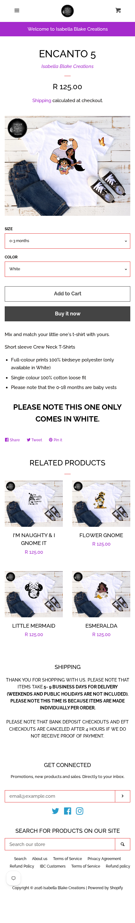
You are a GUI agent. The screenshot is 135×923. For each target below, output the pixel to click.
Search (20, 859)
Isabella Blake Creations (67, 66)
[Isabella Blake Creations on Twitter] (55, 812)
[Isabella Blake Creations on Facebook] (68, 812)
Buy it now (67, 314)
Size (9, 229)
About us (39, 859)
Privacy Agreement (104, 859)
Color (11, 257)
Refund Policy (22, 866)
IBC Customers (53, 866)
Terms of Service (67, 859)
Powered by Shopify (105, 888)
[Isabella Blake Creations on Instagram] (80, 812)
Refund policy (118, 866)
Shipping (41, 100)
